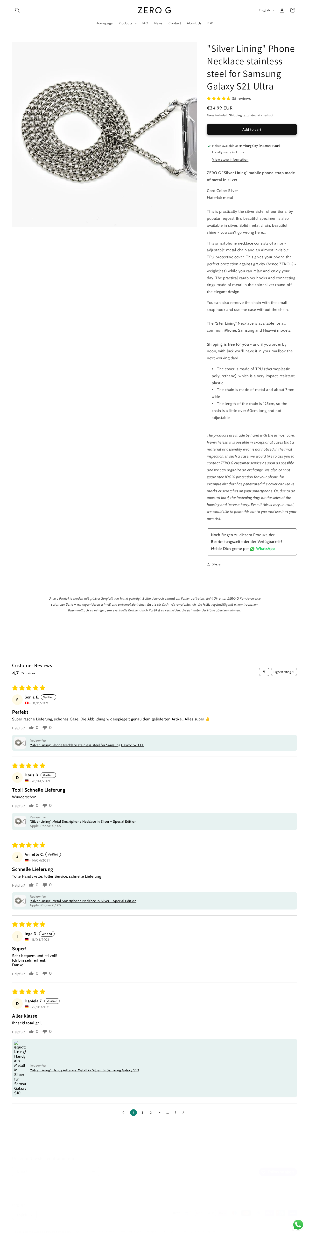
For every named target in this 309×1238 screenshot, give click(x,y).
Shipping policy (156, 1231)
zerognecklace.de (34, 1231)
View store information (230, 159)
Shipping (235, 115)
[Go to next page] (185, 1112)
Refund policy (85, 1231)
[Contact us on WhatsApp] (298, 1226)
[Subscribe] (93, 1171)
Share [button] (216, 564)
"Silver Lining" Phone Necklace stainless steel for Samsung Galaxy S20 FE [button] (87, 745)
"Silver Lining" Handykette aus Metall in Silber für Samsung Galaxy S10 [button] (84, 1070)
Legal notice (178, 1231)
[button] (17, 10)
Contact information (203, 1231)
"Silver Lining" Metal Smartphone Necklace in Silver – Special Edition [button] (83, 821)
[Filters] (264, 672)
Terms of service (131, 1231)
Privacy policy (107, 1231)
